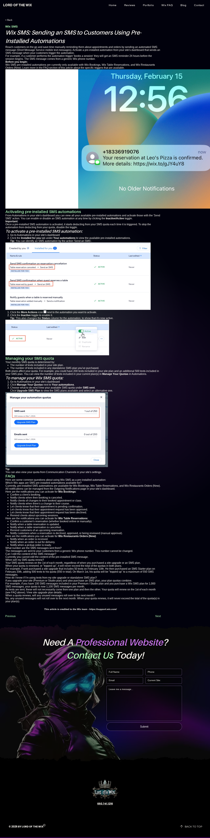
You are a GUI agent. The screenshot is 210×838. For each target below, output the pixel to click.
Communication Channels (61, 472)
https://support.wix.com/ (103, 609)
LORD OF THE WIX (17, 5)
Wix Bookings (92, 64)
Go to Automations (21, 235)
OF (30, 826)
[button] (199, 5)
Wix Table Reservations (115, 64)
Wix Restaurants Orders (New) (142, 485)
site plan (58, 365)
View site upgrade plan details (44, 592)
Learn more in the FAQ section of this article (47, 67)
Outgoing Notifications (67, 488)
